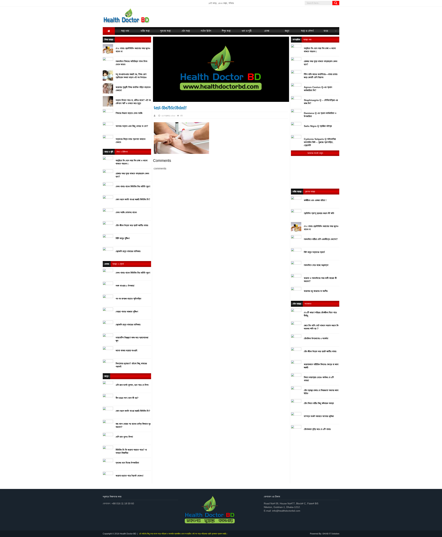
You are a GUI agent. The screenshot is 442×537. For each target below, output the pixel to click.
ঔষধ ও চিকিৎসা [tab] (122, 151)
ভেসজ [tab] (106, 264)
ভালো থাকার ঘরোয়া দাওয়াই (126, 350)
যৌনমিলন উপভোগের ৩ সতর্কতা (316, 338)
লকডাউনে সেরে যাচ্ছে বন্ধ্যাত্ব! (316, 265)
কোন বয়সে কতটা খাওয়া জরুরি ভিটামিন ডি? (133, 199)
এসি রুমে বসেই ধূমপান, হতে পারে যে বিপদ (132, 384)
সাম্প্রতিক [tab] (296, 39)
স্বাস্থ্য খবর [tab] (307, 39)
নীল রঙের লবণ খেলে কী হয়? (127, 397)
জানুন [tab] (106, 376)
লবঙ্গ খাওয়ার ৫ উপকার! (125, 285)
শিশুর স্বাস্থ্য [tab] (108, 39)
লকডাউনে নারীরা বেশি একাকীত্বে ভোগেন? (321, 239)
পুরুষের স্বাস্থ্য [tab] (310, 191)
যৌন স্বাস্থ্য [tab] (297, 303)
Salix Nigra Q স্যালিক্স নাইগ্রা (318, 126)
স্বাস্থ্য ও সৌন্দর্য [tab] (118, 264)
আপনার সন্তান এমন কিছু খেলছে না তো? (132, 126)
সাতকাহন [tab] (308, 303)
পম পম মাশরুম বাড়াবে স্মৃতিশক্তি (128, 298)
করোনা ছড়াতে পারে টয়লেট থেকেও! (129, 475)
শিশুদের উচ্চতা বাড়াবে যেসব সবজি (129, 113)
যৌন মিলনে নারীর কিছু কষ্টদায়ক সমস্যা (319, 403)
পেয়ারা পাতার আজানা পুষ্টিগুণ (127, 311)
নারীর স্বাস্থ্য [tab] (297, 191)
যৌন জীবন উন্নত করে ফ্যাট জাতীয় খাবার (132, 225)
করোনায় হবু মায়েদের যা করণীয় (316, 291)
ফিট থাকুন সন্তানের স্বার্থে (314, 252)
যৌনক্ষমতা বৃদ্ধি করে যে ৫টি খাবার (317, 429)
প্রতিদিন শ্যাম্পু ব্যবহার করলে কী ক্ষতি (319, 213)
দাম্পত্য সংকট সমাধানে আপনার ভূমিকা (319, 416)
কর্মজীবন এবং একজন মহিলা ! (315, 200)
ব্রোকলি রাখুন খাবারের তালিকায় (128, 251)
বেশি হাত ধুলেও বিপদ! (124, 436)
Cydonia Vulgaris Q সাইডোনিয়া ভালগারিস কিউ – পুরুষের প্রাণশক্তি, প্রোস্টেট (320, 142)
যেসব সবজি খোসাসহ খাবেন (126, 212)
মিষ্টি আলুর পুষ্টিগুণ (122, 238)
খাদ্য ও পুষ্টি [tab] (108, 151)
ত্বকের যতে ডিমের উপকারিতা (127, 462)
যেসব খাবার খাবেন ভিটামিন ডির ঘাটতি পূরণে (133, 186)
